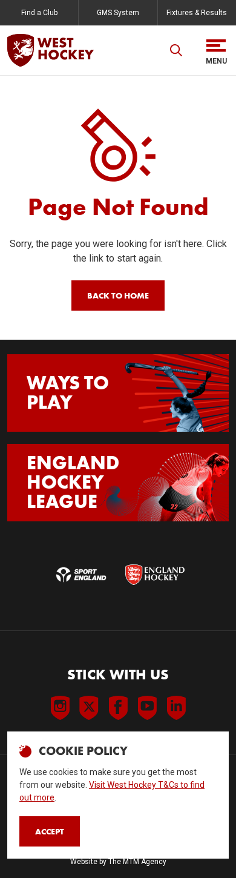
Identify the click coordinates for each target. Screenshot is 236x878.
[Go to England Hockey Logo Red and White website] (155, 575)
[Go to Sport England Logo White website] (81, 575)
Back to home (118, 295)
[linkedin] (176, 708)
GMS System (118, 12)
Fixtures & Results (196, 12)
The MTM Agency (137, 861)
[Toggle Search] (176, 50)
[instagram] (60, 708)
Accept (49, 831)
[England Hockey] (50, 50)
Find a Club (39, 12)
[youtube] (147, 708)
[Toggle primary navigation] (216, 50)
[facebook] (118, 708)
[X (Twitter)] (89, 708)
